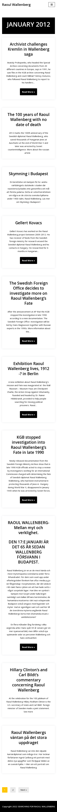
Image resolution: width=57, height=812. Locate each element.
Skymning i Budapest (28, 173)
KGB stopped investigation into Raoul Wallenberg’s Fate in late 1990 (28, 444)
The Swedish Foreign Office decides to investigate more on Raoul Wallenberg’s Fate (28, 293)
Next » (23, 789)
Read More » (27, 92)
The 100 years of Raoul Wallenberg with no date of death (28, 119)
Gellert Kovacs (28, 222)
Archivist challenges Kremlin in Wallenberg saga (28, 49)
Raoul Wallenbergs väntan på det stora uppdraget (28, 737)
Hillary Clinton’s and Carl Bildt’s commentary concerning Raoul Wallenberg (28, 680)
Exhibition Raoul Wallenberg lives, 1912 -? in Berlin (28, 368)
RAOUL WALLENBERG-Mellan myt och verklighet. (28, 527)
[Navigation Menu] (51, 4)
